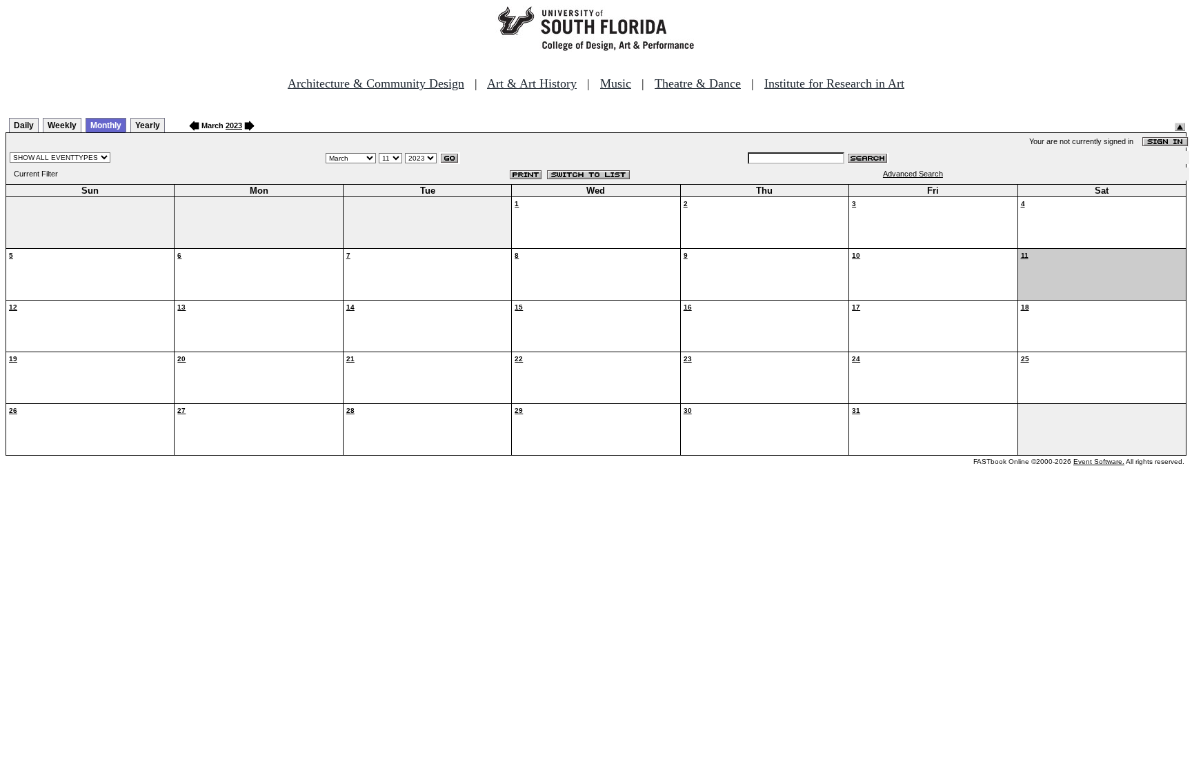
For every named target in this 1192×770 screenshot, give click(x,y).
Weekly (62, 125)
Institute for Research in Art (834, 83)
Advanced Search (913, 174)
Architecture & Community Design (376, 83)
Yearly (147, 125)
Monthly (105, 125)
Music (615, 83)
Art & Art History (532, 83)
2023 (234, 125)
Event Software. (1098, 461)
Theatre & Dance (698, 83)
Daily (24, 125)
